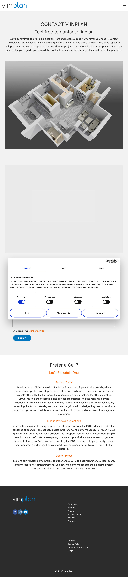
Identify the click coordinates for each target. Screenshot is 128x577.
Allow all (100, 313)
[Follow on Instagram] (20, 512)
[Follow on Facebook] (15, 512)
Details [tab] (64, 268)
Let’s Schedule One (64, 373)
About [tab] (101, 268)
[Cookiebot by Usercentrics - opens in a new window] (107, 261)
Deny (27, 313)
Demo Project (64, 455)
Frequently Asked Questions (64, 420)
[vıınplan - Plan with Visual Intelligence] (16, 5)
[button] (124, 5)
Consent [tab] (26, 268)
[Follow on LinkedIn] (25, 512)
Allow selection (64, 313)
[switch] (50, 302)
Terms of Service (36, 331)
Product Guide (64, 382)
